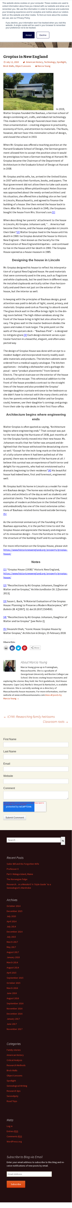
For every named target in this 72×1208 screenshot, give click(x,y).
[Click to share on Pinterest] (24, 648)
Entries (12, 1131)
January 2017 (13, 1018)
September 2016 (15, 1003)
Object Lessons (23, 66)
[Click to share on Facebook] (12, 648)
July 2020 (11, 916)
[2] (18, 232)
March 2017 (12, 941)
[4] (49, 470)
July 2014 (11, 926)
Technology (50, 62)
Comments (14, 1136)
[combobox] (34, 840)
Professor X (13, 868)
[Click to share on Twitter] (18, 648)
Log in (10, 1126)
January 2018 (13, 957)
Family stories (14, 1049)
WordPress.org (14, 1141)
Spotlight (61, 62)
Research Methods (16, 1065)
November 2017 (14, 1029)
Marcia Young (43, 66)
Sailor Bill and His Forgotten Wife (23, 863)
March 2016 (12, 988)
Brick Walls (8, 66)
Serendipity (12, 1096)
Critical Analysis (14, 1060)
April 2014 (11, 921)
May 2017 (11, 947)
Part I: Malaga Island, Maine (20, 874)
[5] (5, 514)
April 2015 (11, 972)
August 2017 (13, 952)
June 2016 (12, 993)
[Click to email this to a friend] (6, 648)
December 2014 (14, 931)
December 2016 (14, 1013)
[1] (53, 212)
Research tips (14, 1090)
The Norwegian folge (17, 879)
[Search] (63, 841)
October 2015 (13, 982)
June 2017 (12, 1023)
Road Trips (12, 1101)
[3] (25, 335)
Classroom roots (55, 721)
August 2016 (13, 998)
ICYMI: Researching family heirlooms (29, 716)
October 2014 (13, 906)
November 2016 (14, 1008)
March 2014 (12, 962)
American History (34, 62)
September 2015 (15, 977)
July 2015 (11, 936)
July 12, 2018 (12, 62)
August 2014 (13, 967)
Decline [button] (42, 35)
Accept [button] (29, 35)
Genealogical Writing (17, 1085)
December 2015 (14, 911)
